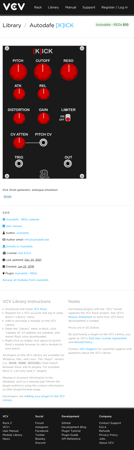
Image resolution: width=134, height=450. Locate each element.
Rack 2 (7, 423)
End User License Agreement (108, 338)
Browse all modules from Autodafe (26, 280)
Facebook (42, 430)
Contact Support (110, 423)
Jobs (102, 438)
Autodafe (41, 25)
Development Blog (74, 427)
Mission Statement (80, 317)
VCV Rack (40, 309)
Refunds (104, 430)
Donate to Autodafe (19, 246)
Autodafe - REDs (112, 24)
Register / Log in (115, 7)
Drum (7, 196)
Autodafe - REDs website (22, 219)
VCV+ (6, 427)
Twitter (40, 435)
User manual (13, 226)
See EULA (24, 253)
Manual (70, 7)
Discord (40, 442)
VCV (5, 416)
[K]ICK (65, 25)
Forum (39, 423)
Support (89, 7)
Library (53, 7)
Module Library (12, 435)
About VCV (106, 442)
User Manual (10, 430)
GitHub (66, 423)
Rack (38, 7)
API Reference (71, 438)
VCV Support (88, 349)
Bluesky (40, 438)
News (6, 438)
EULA (102, 427)
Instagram (41, 427)
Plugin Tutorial (71, 430)
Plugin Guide (70, 435)
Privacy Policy (108, 435)
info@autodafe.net (37, 239)
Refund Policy (83, 342)
